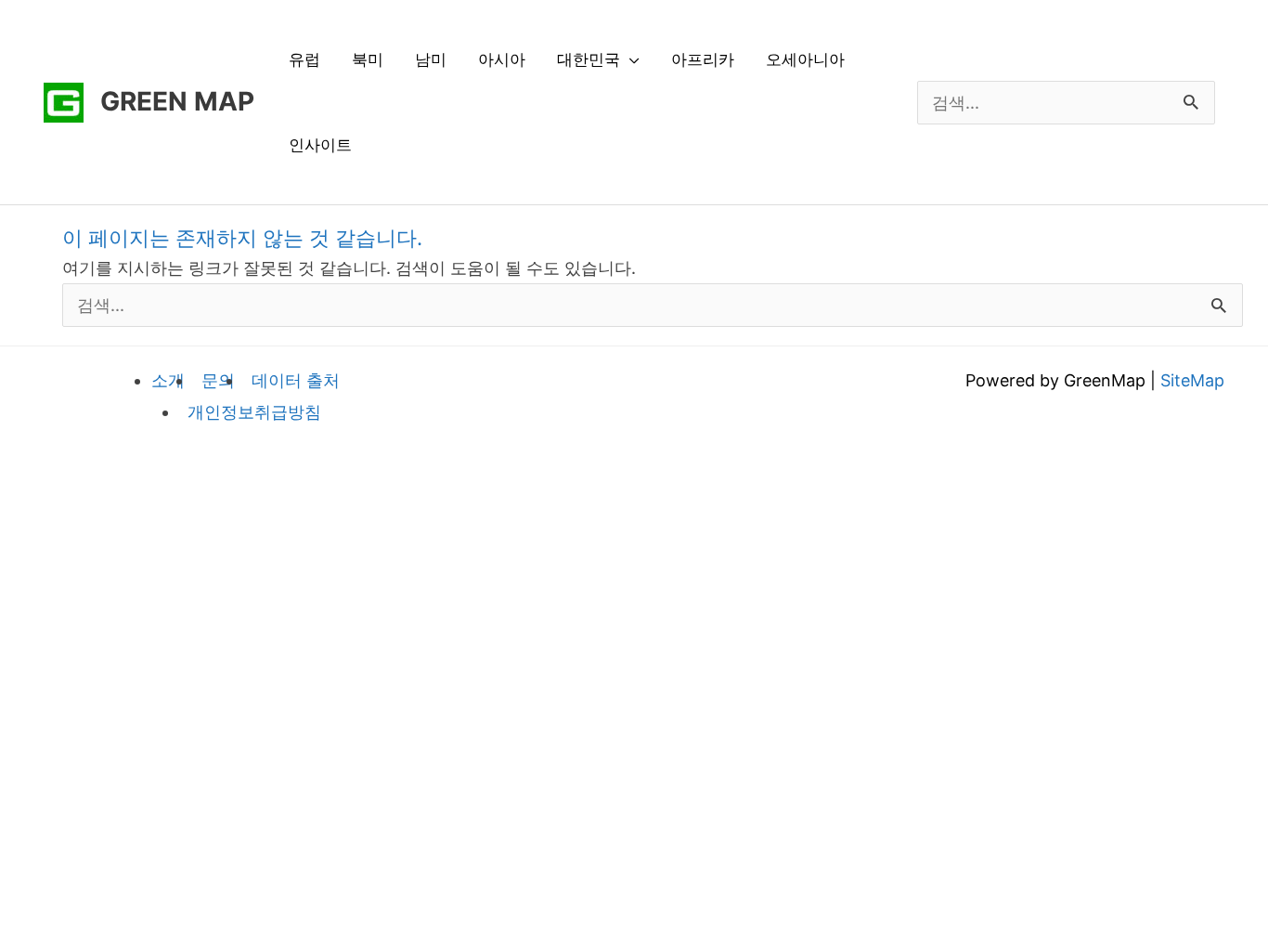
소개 (168, 380)
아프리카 (702, 59)
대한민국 (588, 59)
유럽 (304, 59)
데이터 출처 (296, 380)
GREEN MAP (177, 101)
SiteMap (1192, 380)
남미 (430, 59)
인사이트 (320, 145)
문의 (218, 380)
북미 (367, 59)
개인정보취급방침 (254, 412)
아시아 (501, 59)
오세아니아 (805, 59)
